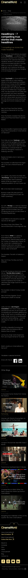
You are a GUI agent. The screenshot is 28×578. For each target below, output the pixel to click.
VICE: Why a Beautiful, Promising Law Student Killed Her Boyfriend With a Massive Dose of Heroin (12, 329)
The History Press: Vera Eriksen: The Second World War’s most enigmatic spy (13, 225)
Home (4, 11)
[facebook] (3, 561)
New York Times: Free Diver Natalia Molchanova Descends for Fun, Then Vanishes (12, 110)
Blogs (9, 11)
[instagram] (8, 561)
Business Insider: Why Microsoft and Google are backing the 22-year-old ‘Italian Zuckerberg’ (12, 194)
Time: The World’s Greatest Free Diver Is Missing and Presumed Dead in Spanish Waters (13, 118)
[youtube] (13, 561)
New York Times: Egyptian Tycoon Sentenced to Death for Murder (11, 296)
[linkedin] (18, 561)
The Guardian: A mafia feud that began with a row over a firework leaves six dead (13, 164)
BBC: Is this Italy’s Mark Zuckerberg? (11, 189)
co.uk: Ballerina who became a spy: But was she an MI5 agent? (13, 220)
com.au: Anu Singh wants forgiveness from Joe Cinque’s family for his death (12, 336)
